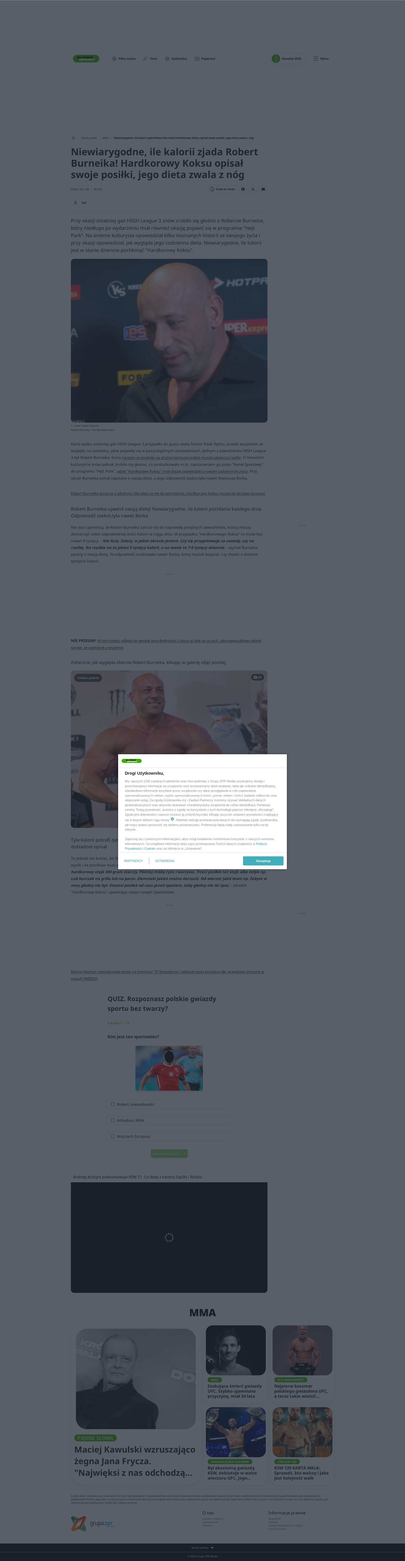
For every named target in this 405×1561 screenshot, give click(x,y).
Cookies (150, 848)
